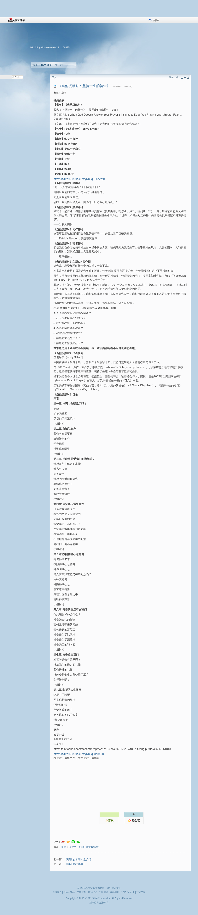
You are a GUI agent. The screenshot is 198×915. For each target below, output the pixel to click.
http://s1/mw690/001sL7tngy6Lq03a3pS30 (79, 754)
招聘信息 (103, 892)
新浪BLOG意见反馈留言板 (91, 888)
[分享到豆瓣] (73, 842)
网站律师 (114, 892)
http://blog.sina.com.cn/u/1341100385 (50, 47)
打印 (81, 847)
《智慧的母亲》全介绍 (77, 859)
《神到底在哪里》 (75, 864)
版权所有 (104, 902)
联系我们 (92, 892)
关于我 (59, 65)
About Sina (69, 892)
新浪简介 (57, 892)
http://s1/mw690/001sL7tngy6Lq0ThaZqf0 (79, 179)
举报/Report (92, 847)
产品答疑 (141, 892)
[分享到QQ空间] (68, 842)
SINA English (128, 892)
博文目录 (46, 65)
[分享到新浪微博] (63, 842)
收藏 (63, 847)
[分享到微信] (78, 842)
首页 (35, 65)
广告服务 (81, 892)
